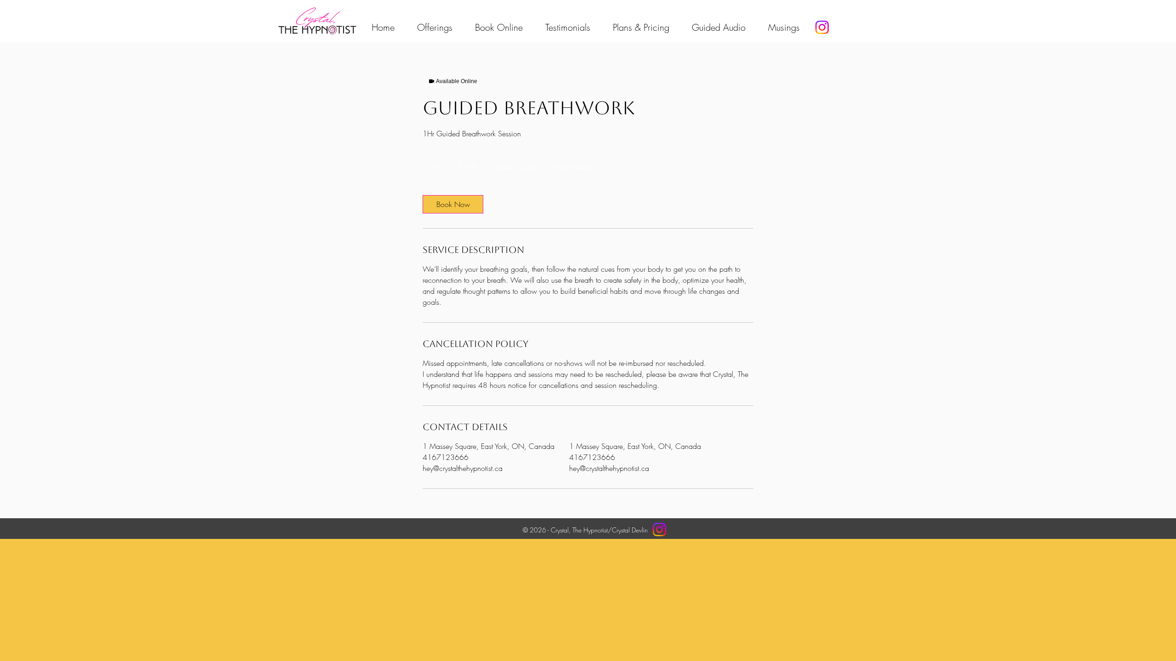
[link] (453, 204)
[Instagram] (822, 27)
